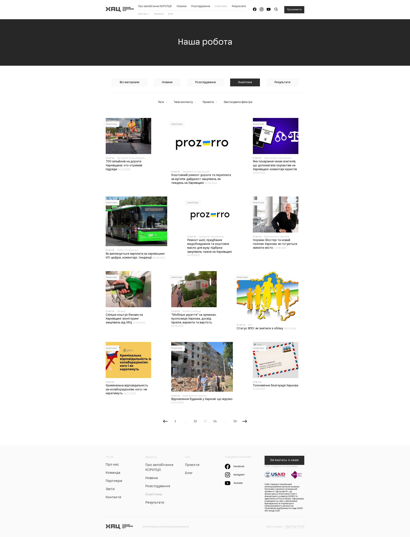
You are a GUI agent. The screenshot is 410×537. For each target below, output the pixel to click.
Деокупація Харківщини (278, 158)
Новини (181, 6)
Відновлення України (195, 396)
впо (250, 325)
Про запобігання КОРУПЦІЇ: (155, 6)
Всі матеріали (129, 82)
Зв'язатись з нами (284, 460)
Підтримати (294, 9)
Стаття (110, 158)
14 (215, 421)
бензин (121, 311)
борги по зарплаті (127, 250)
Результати (239, 6)
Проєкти (159, 14)
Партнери (114, 481)
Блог (170, 14)
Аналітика (221, 6)
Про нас (142, 14)
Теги (161, 102)
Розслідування (200, 6)
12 (195, 421)
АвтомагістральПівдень (131, 158)
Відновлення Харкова (276, 237)
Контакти (113, 497)
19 (235, 421)
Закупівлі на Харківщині (196, 172)
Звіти (110, 489)
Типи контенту (183, 102)
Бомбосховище (192, 311)
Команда (113, 473)
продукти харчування (211, 237)
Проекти (208, 102)
